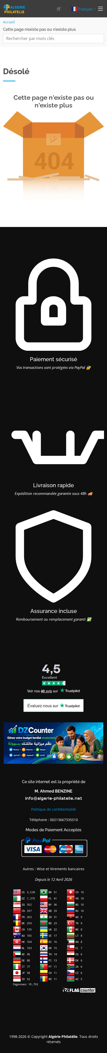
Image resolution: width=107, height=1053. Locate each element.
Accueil (9, 22)
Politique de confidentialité (53, 809)
